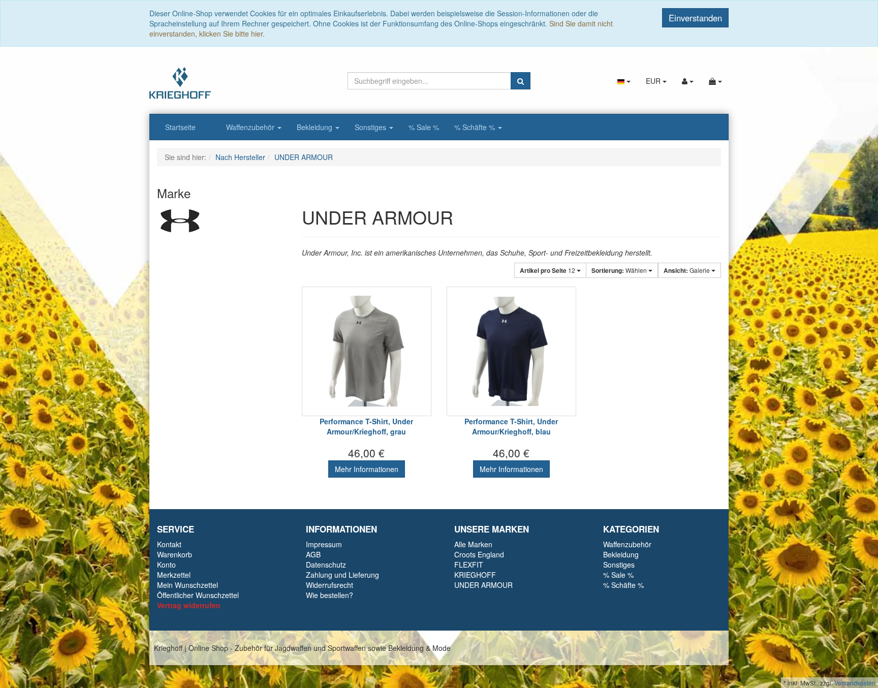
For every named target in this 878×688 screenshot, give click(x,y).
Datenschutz (326, 564)
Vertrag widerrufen (189, 605)
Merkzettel (174, 575)
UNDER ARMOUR (483, 585)
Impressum (324, 544)
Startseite (180, 127)
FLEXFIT (468, 564)
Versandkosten (854, 682)
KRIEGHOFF (475, 575)
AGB (313, 554)
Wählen (619, 270)
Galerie (687, 270)
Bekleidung (315, 127)
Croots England (479, 554)
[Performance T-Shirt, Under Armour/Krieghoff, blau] (511, 351)
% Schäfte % (475, 127)
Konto (166, 564)
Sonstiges (371, 127)
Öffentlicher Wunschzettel (198, 595)
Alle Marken (473, 544)
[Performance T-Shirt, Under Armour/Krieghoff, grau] (366, 351)
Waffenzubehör (251, 127)
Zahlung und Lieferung (342, 575)
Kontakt (169, 544)
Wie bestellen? (329, 595)
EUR (654, 81)
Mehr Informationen (366, 469)
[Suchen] (520, 80)
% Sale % (424, 127)
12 (548, 270)
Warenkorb (174, 554)
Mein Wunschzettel (187, 585)
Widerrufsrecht (329, 585)
